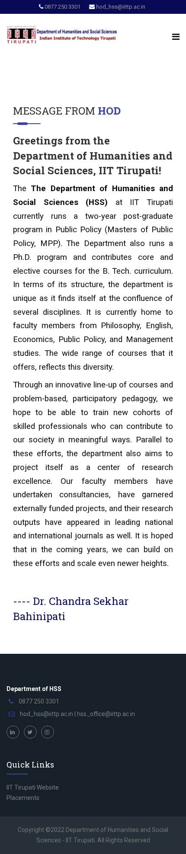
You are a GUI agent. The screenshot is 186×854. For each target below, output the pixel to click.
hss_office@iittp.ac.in (106, 713)
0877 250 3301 (62, 6)
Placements (22, 797)
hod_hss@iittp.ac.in (120, 6)
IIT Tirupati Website (32, 787)
